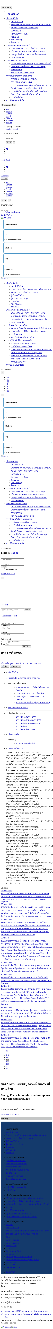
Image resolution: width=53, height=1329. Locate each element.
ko (8, 391)
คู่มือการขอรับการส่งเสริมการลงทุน (21, 1217)
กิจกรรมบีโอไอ (12, 1228)
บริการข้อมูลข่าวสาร (10, 663)
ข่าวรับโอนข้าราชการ (25, 729)
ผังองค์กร (15, 37)
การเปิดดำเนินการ (18, 97)
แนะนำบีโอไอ (17, 22)
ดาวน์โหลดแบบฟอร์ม (15, 100)
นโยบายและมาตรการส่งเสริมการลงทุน (28, 51)
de (8, 382)
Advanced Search (9, 616)
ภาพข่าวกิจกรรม (15, 748)
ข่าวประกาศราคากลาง (18, 708)
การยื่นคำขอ (16, 70)
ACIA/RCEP (11, 1262)
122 (7, 1062)
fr (7, 384)
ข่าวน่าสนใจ (13, 734)
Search (5, 605)
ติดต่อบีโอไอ (11, 1272)
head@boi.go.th (12, 129)
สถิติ (8, 1237)
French (8, 116)
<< (7, 1051)
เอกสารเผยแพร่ (17, 57)
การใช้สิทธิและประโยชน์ (21, 82)
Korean (9, 123)
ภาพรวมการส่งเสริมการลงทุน (24, 79)
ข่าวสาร (9, 1225)
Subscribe (5, 176)
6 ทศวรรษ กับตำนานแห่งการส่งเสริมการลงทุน (31, 25)
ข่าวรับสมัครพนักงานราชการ (28, 720)
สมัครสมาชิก (13, 14)
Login (4, 567)
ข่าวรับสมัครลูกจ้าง (24, 726)
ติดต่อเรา (15, 42)
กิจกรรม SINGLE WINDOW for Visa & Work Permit (27, 1231)
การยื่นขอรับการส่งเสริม (16, 60)
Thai (7, 109)
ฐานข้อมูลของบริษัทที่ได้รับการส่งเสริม (22, 1234)
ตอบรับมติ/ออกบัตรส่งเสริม (22, 73)
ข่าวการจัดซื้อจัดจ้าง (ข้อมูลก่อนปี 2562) (33, 703)
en (8, 380)
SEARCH (26, 647)
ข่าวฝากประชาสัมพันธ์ (25, 743)
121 (7, 1060)
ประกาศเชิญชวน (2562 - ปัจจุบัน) (30, 693)
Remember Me (11, 569)
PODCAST (10, 1264)
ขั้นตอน (9, 1207)
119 (7, 1055)
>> (7, 1068)
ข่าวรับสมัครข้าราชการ (26, 717)
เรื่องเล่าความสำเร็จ (14, 1176)
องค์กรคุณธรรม (13, 1267)
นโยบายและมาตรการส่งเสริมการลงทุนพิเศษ (25, 1198)
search (27, 610)
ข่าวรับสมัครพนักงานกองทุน (28, 723)
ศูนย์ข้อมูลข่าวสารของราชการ (19, 1257)
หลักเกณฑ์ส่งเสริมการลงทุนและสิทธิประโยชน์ (31, 64)
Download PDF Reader (10, 1114)
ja (8, 388)
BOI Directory (16, 39)
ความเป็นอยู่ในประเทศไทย (17, 1170)
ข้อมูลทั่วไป (11, 1173)
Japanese (9, 120)
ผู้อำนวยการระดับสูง (19, 34)
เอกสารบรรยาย (12, 1243)
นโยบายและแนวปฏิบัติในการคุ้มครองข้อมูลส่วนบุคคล (24, 1311)
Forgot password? (8, 574)
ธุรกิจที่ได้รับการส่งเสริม (16, 1187)
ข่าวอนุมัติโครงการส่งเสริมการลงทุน (24, 678)
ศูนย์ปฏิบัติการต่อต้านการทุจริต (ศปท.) (22, 1260)
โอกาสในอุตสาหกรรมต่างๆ (18, 1179)
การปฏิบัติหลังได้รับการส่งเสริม (19, 76)
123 (7, 1064)
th (8, 377)
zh (8, 386)
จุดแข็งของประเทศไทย (16, 1161)
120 (7, 1057)
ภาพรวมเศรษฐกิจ (13, 1167)
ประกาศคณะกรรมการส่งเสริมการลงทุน (28, 48)
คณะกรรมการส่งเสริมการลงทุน (24, 28)
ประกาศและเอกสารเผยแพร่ (18, 45)
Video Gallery (11, 1246)
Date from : (5, 626)
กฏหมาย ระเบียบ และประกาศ (18, 1213)
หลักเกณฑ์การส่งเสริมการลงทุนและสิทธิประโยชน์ (27, 1204)
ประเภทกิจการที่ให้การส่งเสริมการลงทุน (28, 67)
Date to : (4, 632)
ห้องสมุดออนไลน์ (13, 1251)
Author (4, 641)
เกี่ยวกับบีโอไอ (12, 19)
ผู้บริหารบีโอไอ (17, 31)
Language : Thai (9, 105)
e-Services (10, 1254)
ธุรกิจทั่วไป (10, 1190)
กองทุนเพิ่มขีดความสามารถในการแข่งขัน (29, 54)
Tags (3, 644)
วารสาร (9, 1248)
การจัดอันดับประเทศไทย (16, 1164)
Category (4, 639)
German (9, 114)
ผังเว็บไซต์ (5, 160)
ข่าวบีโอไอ (13, 672)
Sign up (14, 552)
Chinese (9, 118)
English (9, 112)
